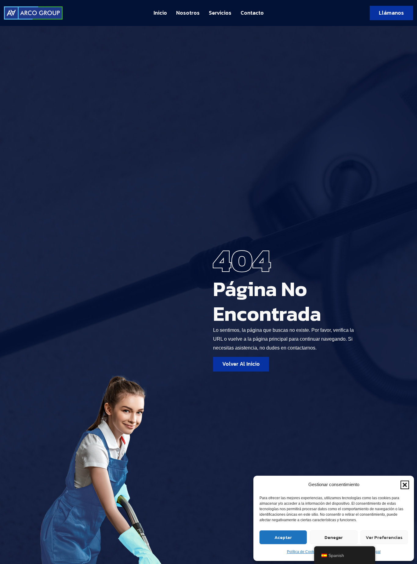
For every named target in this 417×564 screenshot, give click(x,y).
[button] (405, 485)
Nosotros (188, 13)
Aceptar (283, 537)
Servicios (220, 13)
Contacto (252, 13)
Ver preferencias (384, 537)
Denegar (334, 537)
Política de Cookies (303, 552)
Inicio (160, 13)
